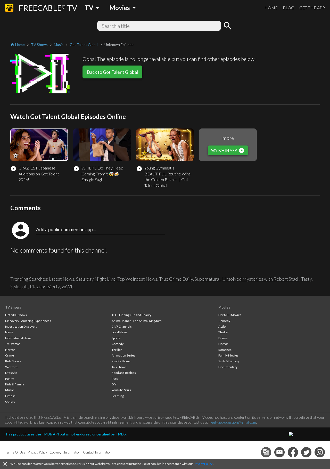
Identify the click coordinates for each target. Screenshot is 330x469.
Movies (224, 307)
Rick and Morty (45, 286)
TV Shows (13, 307)
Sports (116, 338)
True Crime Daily (176, 279)
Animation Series (123, 355)
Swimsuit (19, 286)
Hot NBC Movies (229, 315)
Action (222, 326)
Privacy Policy (203, 464)
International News (18, 338)
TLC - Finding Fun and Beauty (131, 315)
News (9, 332)
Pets (115, 379)
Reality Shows (121, 361)
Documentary (227, 367)
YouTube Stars (121, 390)
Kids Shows (13, 361)
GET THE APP (312, 7)
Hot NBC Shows (16, 315)
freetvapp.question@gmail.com (232, 422)
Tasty (306, 279)
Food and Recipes (124, 373)
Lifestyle (11, 373)
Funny (9, 379)
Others (10, 401)
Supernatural (207, 279)
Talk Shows (119, 367)
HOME (271, 7)
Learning (118, 396)
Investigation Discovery (21, 326)
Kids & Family (14, 384)
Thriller (117, 350)
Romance (225, 350)
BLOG (288, 7)
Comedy (117, 344)
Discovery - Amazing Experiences (28, 321)
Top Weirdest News (137, 279)
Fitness (10, 396)
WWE (68, 286)
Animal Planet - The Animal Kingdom (137, 321)
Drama (223, 338)
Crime (9, 355)
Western (11, 367)
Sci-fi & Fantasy (228, 361)
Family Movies (228, 355)
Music (9, 390)
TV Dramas (12, 344)
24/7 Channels (122, 326)
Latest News (61, 279)
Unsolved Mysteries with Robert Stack (260, 279)
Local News (119, 332)
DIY (114, 384)
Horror (10, 350)
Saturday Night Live (96, 279)
